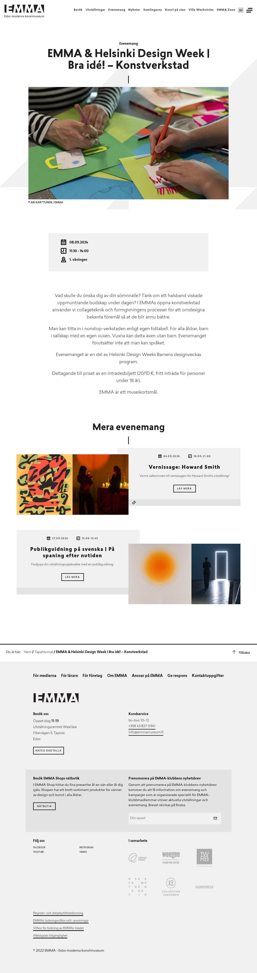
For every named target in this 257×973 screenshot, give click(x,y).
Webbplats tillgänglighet (50, 935)
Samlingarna (152, 10)
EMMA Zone (226, 10)
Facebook (39, 848)
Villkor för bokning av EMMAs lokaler (58, 928)
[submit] (215, 818)
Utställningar (95, 10)
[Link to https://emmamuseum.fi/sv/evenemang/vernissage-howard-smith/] (72, 484)
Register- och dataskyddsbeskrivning (58, 913)
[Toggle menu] (249, 10)
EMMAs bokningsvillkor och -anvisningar (61, 920)
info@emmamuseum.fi (145, 732)
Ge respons (177, 676)
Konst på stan (175, 10)
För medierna (44, 676)
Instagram (86, 848)
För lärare (69, 676)
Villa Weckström (201, 10)
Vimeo (83, 852)
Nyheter (134, 10)
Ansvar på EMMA (147, 676)
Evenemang (116, 10)
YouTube (38, 852)
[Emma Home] (24, 9)
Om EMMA (117, 676)
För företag (92, 676)
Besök (78, 10)
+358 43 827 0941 (141, 726)
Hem (27, 652)
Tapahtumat (43, 652)
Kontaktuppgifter (208, 676)
